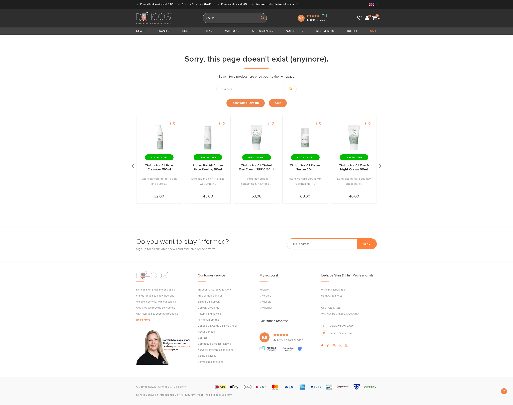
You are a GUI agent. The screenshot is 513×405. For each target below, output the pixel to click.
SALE (373, 31)
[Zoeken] (291, 89)
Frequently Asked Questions (215, 290)
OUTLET (352, 31)
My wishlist (266, 308)
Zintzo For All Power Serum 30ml (305, 167)
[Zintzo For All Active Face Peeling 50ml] (207, 138)
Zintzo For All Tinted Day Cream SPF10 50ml (256, 167)
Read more (143, 320)
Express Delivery (196, 4)
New (139, 31)
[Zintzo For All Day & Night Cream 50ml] (354, 138)
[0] (374, 18)
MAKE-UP (230, 31)
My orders (265, 296)
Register (265, 290)
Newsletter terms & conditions (215, 350)
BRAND (162, 31)
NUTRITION (293, 31)
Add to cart (159, 157)
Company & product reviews (214, 344)
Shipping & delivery (209, 302)
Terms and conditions (210, 362)
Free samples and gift (210, 296)
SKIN (185, 31)
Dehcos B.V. (165, 387)
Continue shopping (245, 103)
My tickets (265, 302)
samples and (234, 4)
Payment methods (208, 320)
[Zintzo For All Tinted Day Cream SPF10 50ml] (256, 138)
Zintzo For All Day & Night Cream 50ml (354, 167)
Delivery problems (208, 308)
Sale (278, 103)
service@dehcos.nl (341, 333)
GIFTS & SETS (325, 31)
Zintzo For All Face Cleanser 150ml (159, 167)
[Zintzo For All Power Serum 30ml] (305, 138)
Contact (202, 338)
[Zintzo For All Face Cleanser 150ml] (159, 138)
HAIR (207, 31)
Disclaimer (180, 387)
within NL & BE (156, 4)
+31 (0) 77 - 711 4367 (341, 326)
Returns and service (209, 314)
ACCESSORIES (261, 31)
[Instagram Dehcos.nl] (334, 346)
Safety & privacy (207, 356)
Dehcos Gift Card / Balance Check (217, 326)
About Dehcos (206, 332)
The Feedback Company (218, 395)
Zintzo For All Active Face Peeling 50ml (208, 167)
